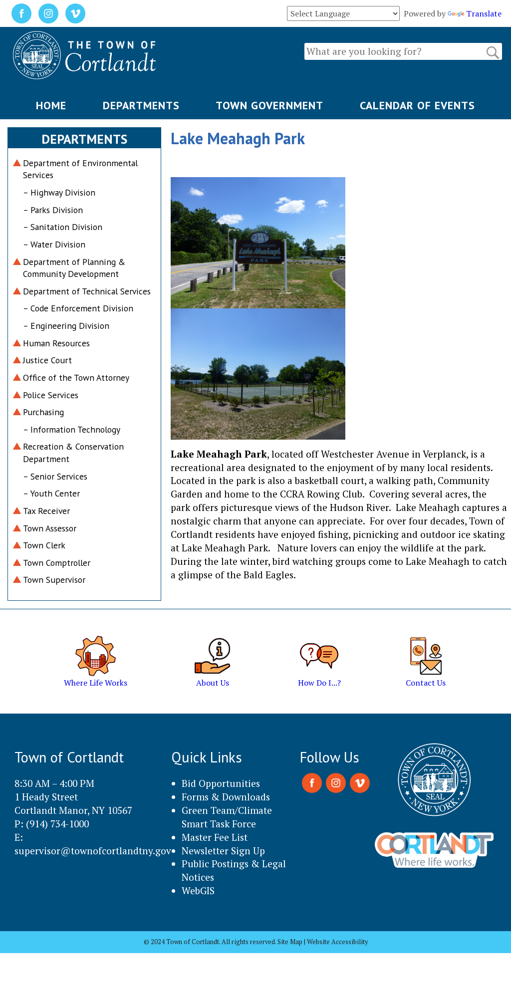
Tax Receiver (46, 510)
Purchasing (43, 412)
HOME (51, 105)
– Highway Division (59, 192)
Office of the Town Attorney (76, 377)
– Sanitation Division (62, 227)
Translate (484, 13)
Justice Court (47, 360)
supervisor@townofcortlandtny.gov (92, 850)
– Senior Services (55, 476)
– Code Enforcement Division (78, 308)
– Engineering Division (66, 325)
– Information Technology (71, 429)
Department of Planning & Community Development (74, 268)
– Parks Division (53, 210)
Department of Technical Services (87, 291)
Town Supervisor (54, 579)
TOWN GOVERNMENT (269, 105)
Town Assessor (49, 528)
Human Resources (56, 343)
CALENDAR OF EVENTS (417, 105)
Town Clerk (44, 545)
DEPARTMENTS (141, 105)
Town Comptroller (56, 562)
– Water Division (54, 244)
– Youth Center (51, 493)
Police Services (50, 395)
